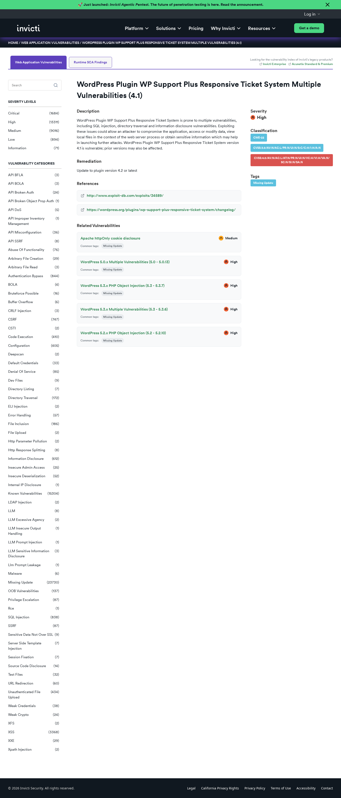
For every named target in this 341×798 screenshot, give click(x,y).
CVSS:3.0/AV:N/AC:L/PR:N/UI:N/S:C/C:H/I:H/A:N (287, 147)
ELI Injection (33, 406)
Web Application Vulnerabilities (50, 43)
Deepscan (33, 354)
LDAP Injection (33, 502)
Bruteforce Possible (33, 293)
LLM (33, 511)
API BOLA (33, 184)
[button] (312, 14)
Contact (327, 788)
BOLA (33, 284)
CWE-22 (258, 137)
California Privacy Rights (220, 788)
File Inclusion (33, 424)
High (33, 122)
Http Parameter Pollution (33, 441)
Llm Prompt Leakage (33, 565)
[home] (28, 28)
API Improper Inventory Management (33, 221)
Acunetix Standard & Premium (312, 64)
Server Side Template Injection (33, 646)
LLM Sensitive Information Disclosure (33, 553)
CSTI (33, 328)
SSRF (33, 626)
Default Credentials (33, 363)
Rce (33, 608)
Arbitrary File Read (33, 267)
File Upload (33, 433)
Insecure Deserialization (33, 476)
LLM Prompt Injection (33, 542)
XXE (33, 741)
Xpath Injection (33, 749)
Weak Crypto (33, 715)
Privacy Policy (254, 788)
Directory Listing (33, 389)
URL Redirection (33, 683)
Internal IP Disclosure (33, 485)
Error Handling (33, 415)
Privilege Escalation (33, 600)
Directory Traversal (33, 398)
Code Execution (33, 337)
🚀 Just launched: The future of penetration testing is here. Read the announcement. (170, 4)
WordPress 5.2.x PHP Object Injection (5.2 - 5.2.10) (123, 333)
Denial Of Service (33, 372)
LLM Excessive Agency (33, 520)
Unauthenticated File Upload (33, 694)
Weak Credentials (33, 706)
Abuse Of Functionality (33, 250)
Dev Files (33, 380)
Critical (33, 113)
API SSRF (33, 241)
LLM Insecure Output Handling (33, 531)
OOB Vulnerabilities (33, 591)
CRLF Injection (33, 311)
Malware (33, 573)
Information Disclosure (33, 459)
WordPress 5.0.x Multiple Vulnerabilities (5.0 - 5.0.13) (125, 262)
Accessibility (305, 788)
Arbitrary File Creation (33, 258)
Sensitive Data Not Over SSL (33, 635)
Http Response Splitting (33, 450)
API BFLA (33, 175)
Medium (33, 131)
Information (33, 148)
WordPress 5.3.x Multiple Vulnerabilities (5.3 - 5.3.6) (124, 309)
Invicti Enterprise (274, 64)
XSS (33, 732)
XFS (33, 723)
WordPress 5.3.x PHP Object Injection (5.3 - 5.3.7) (122, 285)
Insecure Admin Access (33, 467)
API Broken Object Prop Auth (33, 201)
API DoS (33, 210)
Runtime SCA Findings (90, 62)
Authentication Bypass (33, 276)
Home (13, 43)
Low (33, 139)
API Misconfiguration (33, 232)
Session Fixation (33, 657)
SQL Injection (33, 617)
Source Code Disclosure (33, 666)
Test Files (33, 674)
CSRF (33, 319)
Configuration (33, 346)
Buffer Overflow (33, 302)
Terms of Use (281, 788)
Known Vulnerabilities (33, 493)
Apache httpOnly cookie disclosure (110, 238)
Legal (191, 788)
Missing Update (33, 582)
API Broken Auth (33, 192)
